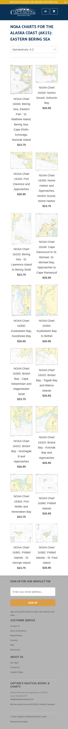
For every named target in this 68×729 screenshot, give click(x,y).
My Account (15, 650)
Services (14, 640)
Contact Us (15, 626)
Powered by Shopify (19, 722)
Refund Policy (16, 636)
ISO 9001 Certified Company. (42, 704)
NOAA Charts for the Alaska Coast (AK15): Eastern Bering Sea (31, 33)
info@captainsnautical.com (22, 699)
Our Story (14, 663)
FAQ (12, 645)
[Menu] (45, 11)
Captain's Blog (16, 672)
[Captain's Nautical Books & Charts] (23, 13)
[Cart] (54, 11)
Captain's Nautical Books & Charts (31, 717)
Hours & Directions (18, 631)
